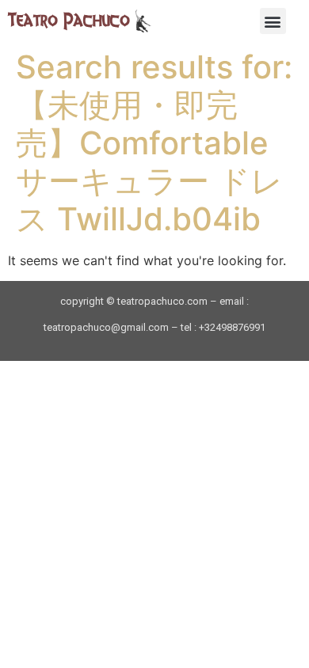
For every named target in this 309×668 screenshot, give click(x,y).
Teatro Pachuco (69, 20)
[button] (273, 21)
